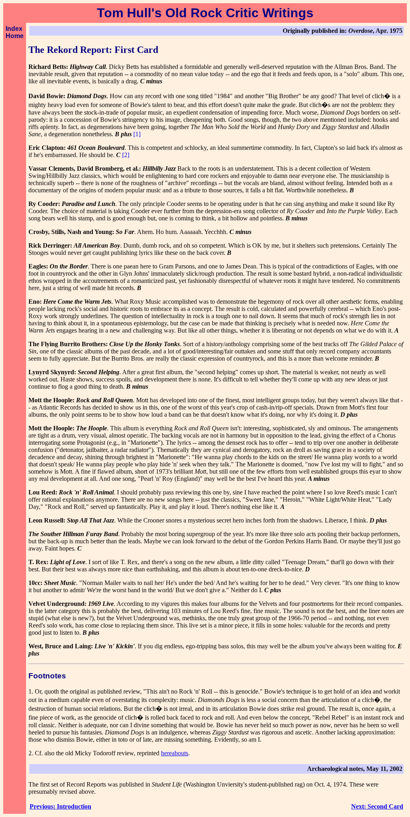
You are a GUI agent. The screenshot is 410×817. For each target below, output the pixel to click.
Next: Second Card (377, 806)
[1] (137, 134)
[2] (125, 154)
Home (15, 35)
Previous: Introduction (60, 806)
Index (14, 28)
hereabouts (174, 753)
